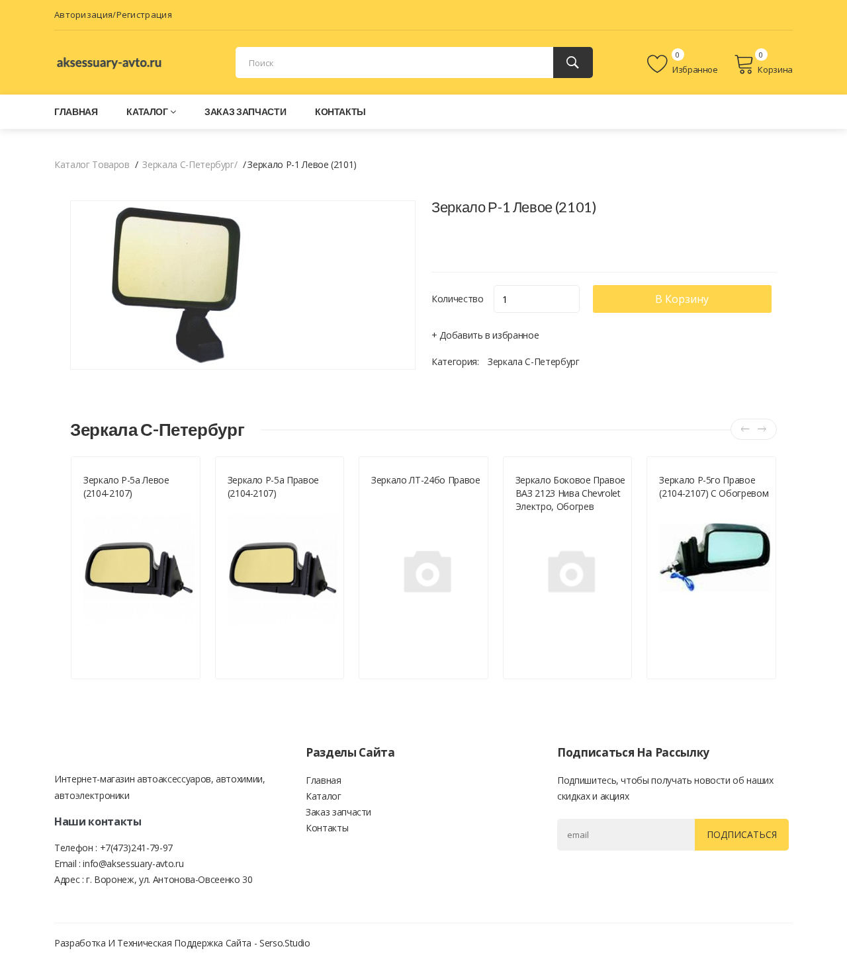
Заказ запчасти (245, 111)
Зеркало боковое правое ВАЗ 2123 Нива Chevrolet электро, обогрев (570, 493)
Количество (457, 298)
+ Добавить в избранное (485, 335)
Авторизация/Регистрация (113, 15)
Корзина (775, 69)
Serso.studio (284, 943)
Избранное (694, 69)
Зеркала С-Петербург (533, 361)
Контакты (340, 111)
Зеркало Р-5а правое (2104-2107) (273, 486)
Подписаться (742, 834)
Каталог (147, 111)
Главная (76, 111)
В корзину (682, 299)
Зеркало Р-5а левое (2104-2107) (126, 486)
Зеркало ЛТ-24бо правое (425, 480)
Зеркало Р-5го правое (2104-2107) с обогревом (713, 486)
